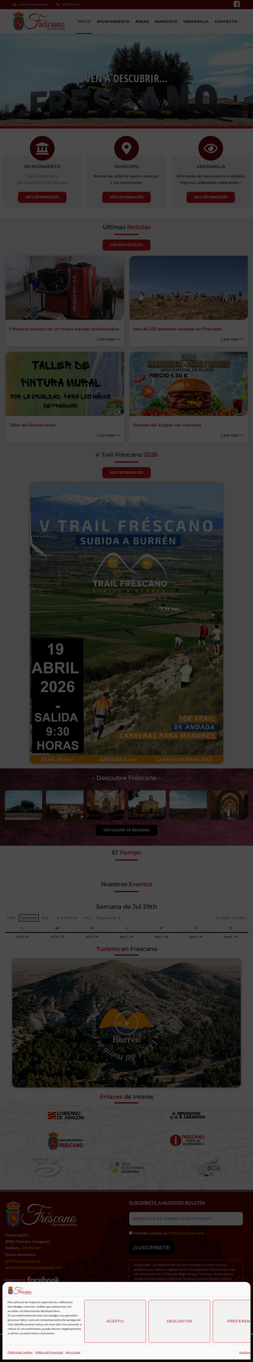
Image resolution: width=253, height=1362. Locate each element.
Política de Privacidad (49, 1352)
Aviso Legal (72, 1352)
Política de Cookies (20, 1352)
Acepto (115, 1321)
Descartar (179, 1321)
